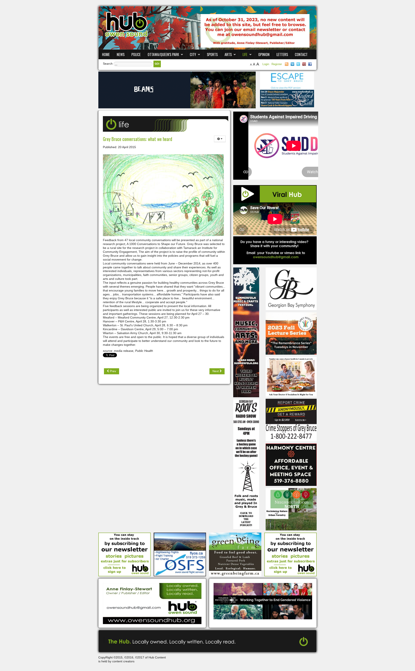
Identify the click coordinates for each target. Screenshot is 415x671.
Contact (301, 54)
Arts (228, 54)
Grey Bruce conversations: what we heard (137, 139)
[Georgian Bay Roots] (246, 464)
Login (266, 64)
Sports (212, 54)
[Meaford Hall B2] (287, 98)
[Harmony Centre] (291, 464)
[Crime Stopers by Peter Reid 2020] (291, 419)
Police (136, 54)
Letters (282, 54)
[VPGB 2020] (263, 601)
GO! (157, 64)
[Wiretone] (177, 89)
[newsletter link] (124, 554)
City (193, 54)
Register (276, 64)
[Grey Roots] (291, 333)
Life (245, 54)
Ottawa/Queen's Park (163, 54)
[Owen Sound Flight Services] (180, 554)
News (120, 54)
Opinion (264, 54)
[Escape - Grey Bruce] (287, 80)
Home (106, 54)
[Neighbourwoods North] (291, 509)
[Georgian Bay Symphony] (291, 288)
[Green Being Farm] (235, 554)
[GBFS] (246, 332)
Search (108, 63)
